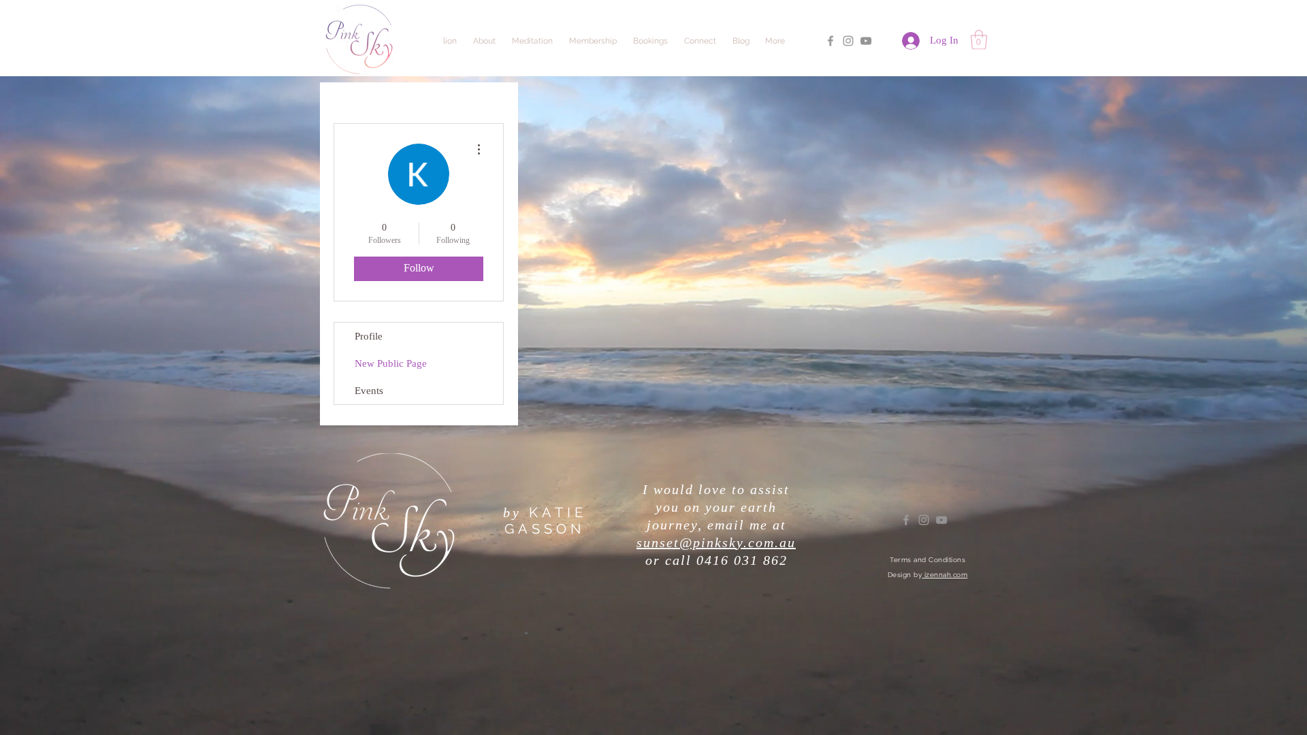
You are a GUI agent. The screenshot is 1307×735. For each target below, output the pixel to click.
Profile (369, 336)
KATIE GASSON (545, 520)
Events (369, 390)
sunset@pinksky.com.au (716, 542)
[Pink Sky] (830, 41)
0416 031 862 (742, 560)
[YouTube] (866, 41)
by (512, 512)
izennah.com (944, 574)
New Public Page (391, 363)
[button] (979, 40)
